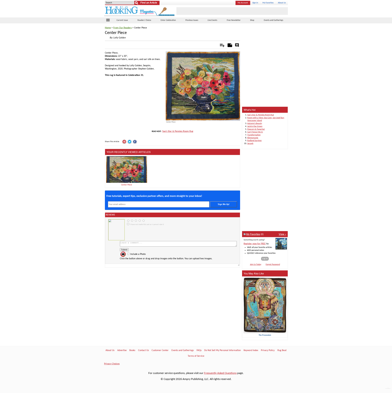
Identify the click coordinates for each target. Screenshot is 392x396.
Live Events (212, 20)
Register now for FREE (255, 244)
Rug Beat (281, 350)
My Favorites (267, 3)
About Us (282, 3)
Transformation (253, 135)
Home (108, 28)
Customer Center (160, 350)
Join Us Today (255, 264)
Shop (252, 20)
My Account (243, 3)
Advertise (122, 350)
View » (282, 234)
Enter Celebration (168, 20)
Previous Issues (191, 20)
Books (132, 350)
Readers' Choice (144, 20)
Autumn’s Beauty (254, 123)
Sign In (255, 3)
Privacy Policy (268, 350)
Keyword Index (251, 350)
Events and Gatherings (273, 20)
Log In (265, 259)
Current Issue (122, 20)
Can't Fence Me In (255, 132)
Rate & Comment (236, 45)
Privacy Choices (112, 364)
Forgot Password (273, 264)
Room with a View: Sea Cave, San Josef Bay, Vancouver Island (266, 119)
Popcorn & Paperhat (256, 129)
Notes (229, 45)
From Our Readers (122, 28)
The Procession (265, 335)
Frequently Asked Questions (220, 373)
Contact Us (143, 350)
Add (220, 45)
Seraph (250, 143)
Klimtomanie (252, 138)
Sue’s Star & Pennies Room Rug (177, 131)
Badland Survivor (254, 140)
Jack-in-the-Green (254, 126)
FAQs (199, 350)
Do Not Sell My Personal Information (222, 350)
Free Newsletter (234, 20)
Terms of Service (196, 356)
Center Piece (126, 185)
